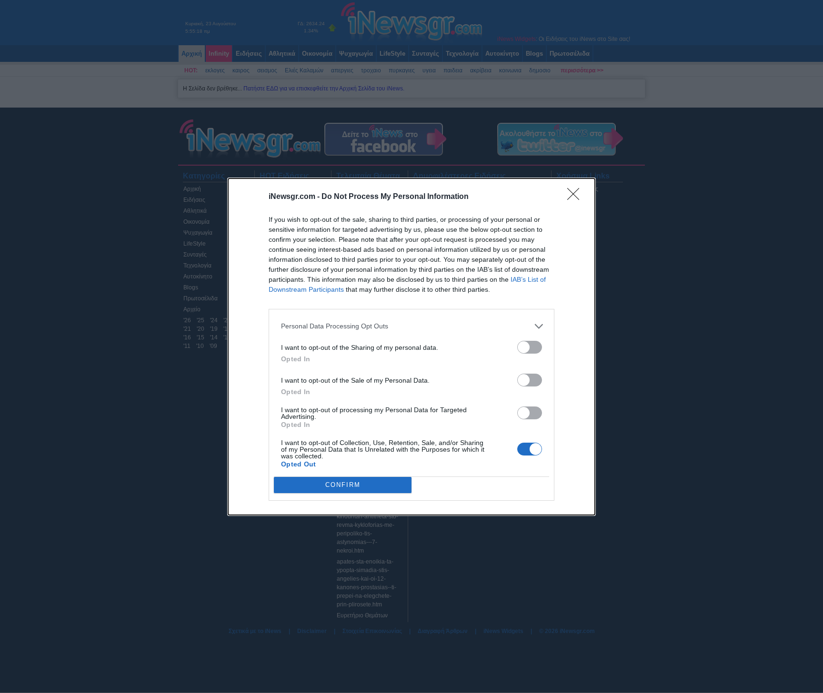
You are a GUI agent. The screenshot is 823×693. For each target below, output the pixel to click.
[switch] (529, 347)
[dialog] (411, 346)
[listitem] (411, 326)
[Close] (576, 197)
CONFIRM (343, 484)
